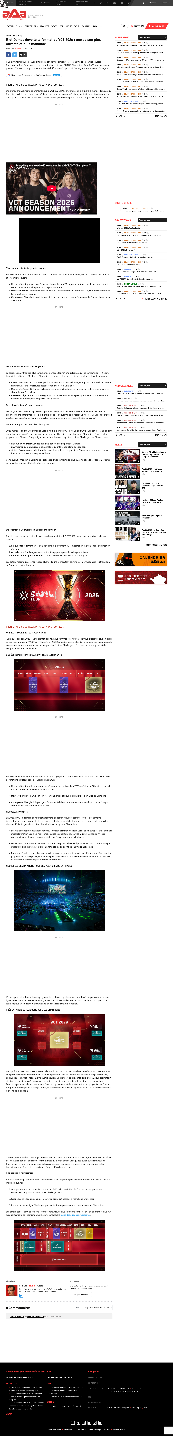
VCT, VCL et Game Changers (118, 1408)
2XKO (95, 26)
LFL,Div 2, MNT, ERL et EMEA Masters (124, 1391)
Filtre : (78, 1308)
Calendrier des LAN (81, 2)
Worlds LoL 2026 (14, 26)
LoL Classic (111, 1388)
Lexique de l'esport (61, 2)
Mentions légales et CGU (99, 1429)
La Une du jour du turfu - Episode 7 (66, 1406)
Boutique (81, 1429)
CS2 (61, 26)
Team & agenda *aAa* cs (25, 2)
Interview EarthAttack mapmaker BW (67, 1397)
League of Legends (48, 26)
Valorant (86, 26)
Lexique (147, 1408)
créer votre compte (35, 1316)
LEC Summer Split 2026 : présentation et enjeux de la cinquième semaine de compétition (25, 1396)
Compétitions (31, 26)
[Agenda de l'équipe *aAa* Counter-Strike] (141, 559)
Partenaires (46, 3)
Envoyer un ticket (81, 1294)
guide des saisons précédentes (75, 1215)
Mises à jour (136, 1408)
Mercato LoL (137, 1388)
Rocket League (72, 26)
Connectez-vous (17, 1316)
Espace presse (119, 1429)
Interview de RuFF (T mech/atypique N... (68, 1387)
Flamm (18, 48)
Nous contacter (54, 1429)
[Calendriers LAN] (141, 577)
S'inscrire (153, 3)
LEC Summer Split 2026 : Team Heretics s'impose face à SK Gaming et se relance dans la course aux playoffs (26, 1406)
